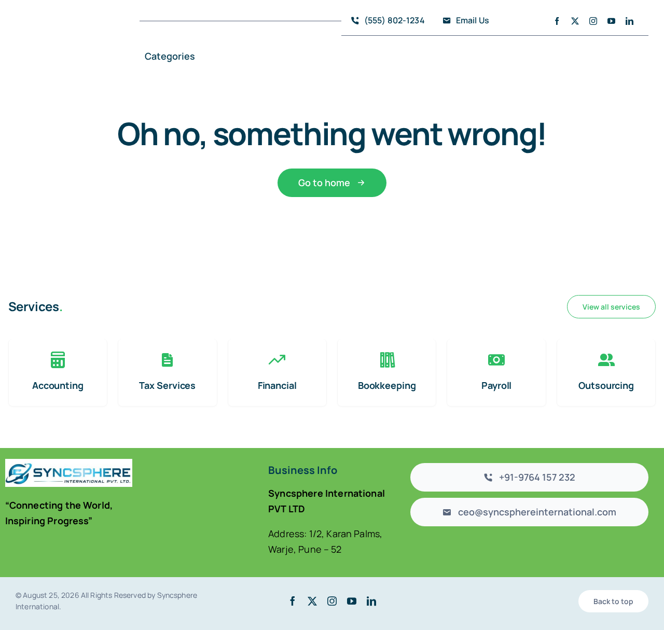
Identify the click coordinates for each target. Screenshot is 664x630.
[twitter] (575, 21)
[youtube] (611, 21)
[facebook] (557, 21)
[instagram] (593, 21)
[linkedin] (629, 21)
